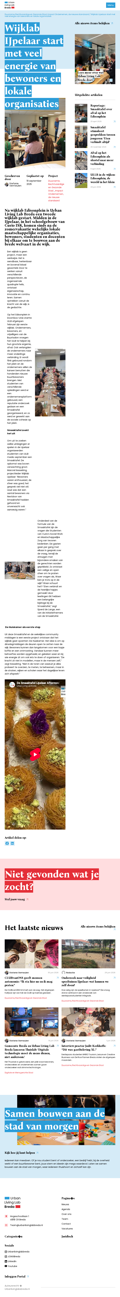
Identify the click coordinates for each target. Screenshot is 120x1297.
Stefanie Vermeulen (15, 184)
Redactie (70, 973)
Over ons (66, 1214)
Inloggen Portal (15, 1276)
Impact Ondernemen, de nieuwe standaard (68, 14)
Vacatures (67, 1228)
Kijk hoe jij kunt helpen (20, 1152)
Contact (66, 1223)
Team (65, 1219)
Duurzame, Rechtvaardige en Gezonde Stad (26, 14)
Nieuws (65, 1204)
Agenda (66, 1209)
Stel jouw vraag (15, 899)
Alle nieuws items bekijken (92, 23)
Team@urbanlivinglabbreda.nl (26, 1225)
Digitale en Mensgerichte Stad (19, 1072)
